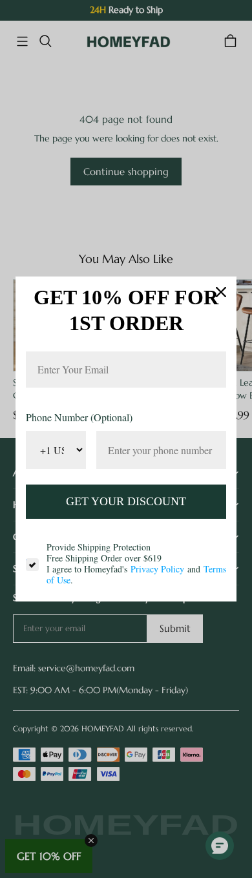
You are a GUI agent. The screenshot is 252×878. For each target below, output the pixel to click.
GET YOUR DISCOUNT (126, 501)
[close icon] (220, 292)
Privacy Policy (157, 569)
